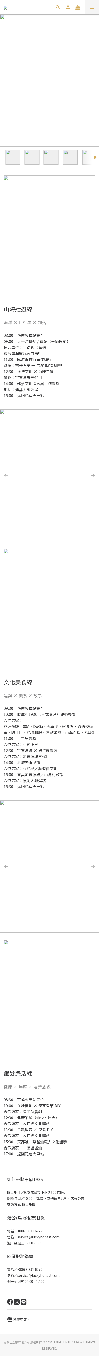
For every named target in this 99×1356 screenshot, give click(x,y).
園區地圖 (29, 1204)
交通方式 (14, 1204)
